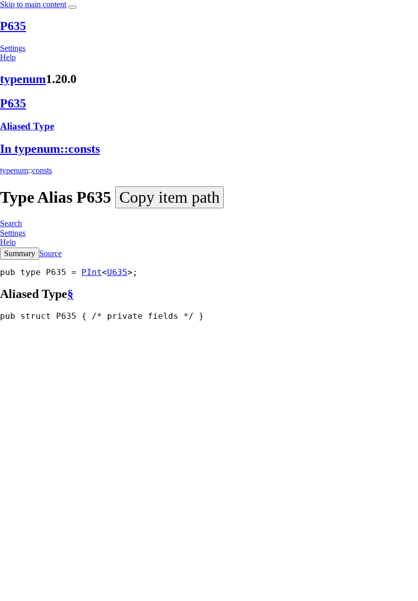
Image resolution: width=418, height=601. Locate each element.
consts (42, 170)
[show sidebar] (72, 7)
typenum (23, 79)
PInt (92, 272)
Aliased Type (27, 126)
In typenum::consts (50, 148)
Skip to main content (33, 4)
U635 (117, 272)
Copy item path (169, 197)
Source (50, 253)
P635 (13, 26)
